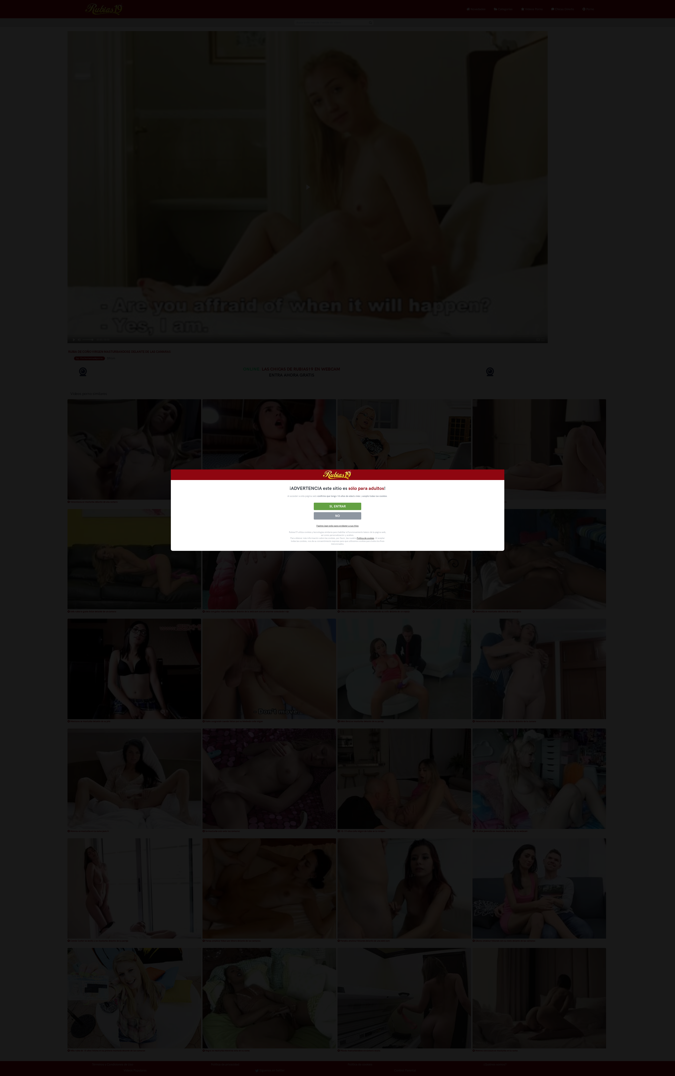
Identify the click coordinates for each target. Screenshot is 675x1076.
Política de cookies (365, 538)
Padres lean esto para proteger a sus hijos (337, 525)
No (337, 516)
